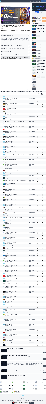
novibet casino (34, 400)
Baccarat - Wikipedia (8, 202)
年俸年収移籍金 (19, 400)
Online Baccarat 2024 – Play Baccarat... (11, 299)
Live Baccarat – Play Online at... (10, 309)
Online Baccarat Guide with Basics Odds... (11, 116)
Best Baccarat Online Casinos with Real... (11, 172)
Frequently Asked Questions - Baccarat (8, 89)
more (44, 352)
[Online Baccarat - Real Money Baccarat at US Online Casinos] (34, 38)
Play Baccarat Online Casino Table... (10, 255)
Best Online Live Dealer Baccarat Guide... (11, 151)
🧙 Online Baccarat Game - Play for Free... (11, 98)
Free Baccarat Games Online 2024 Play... (11, 113)
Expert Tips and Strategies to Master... (11, 280)
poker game (38, 1)
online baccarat (7, 104)
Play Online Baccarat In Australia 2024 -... (11, 214)
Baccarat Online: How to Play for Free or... (11, 194)
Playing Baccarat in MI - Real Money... (11, 131)
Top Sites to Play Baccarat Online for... (11, 108)
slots (30, 1)
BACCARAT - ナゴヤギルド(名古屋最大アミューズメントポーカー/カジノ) (15, 262)
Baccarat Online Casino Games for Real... (11, 257)
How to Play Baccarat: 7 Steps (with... (10, 212)
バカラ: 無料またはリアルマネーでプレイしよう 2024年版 (13, 217)
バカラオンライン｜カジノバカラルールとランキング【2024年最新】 (15, 126)
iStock (6, 304)
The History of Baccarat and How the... (11, 242)
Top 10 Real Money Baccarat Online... (11, 311)
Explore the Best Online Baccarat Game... (11, 250)
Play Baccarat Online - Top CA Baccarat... (11, 334)
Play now (43, 18)
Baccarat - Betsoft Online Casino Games (11, 240)
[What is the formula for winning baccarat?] (34, 79)
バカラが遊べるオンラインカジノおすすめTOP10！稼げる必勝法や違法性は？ (15, 181)
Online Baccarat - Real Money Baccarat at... (11, 111)
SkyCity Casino (7, 252)
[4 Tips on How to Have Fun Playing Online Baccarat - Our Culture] (34, 32)
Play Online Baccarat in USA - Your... (10, 118)
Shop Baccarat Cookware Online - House (14, 58)
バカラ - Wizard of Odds (9, 141)
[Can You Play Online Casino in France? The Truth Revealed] (34, 76)
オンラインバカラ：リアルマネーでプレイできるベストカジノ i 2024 (15, 265)
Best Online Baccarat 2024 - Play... (10, 146)
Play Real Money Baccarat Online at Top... (11, 219)
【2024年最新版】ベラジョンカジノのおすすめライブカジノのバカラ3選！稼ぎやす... (16, 283)
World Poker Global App (38, 17)
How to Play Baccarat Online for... (10, 189)
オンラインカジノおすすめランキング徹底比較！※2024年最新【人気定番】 (16, 161)
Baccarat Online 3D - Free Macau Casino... (11, 291)
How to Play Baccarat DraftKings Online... (11, 237)
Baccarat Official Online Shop (9, 209)
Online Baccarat (39, 61)
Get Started (7, 22)
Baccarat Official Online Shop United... (11, 329)
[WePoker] (13, 403)
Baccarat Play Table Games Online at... (11, 301)
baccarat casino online (8, 122)
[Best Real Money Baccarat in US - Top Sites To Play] (34, 35)
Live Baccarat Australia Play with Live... (11, 144)
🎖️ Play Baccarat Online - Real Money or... (11, 232)
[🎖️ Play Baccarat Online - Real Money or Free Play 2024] (34, 61)
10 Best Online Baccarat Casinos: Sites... (11, 123)
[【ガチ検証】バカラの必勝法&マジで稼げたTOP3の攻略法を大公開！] (34, 82)
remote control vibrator (42, 400)
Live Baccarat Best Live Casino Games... (11, 103)
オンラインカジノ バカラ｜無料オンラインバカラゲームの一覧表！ (14, 154)
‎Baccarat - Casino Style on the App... (10, 159)
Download (43, 1)
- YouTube (6, 128)
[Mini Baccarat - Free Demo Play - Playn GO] (34, 64)
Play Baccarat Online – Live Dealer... (10, 296)
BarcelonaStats (26, 400)
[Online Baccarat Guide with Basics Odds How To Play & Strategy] (34, 73)
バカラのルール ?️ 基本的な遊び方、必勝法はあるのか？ (13, 224)
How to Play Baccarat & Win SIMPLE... (11, 183)
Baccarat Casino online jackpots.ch (10, 245)
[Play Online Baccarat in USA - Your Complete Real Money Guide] (34, 26)
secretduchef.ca (7, 175)
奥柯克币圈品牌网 (11, 400)
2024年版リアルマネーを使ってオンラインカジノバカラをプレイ (14, 121)
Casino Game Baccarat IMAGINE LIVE (10, 156)
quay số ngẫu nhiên (5, 400)
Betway (6, 222)
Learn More (13, 22)
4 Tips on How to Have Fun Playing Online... (11, 247)
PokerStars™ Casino (8, 227)
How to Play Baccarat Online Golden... (11, 204)
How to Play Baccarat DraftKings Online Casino (22, 89)
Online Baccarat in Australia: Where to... (11, 177)
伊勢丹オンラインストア (8, 324)
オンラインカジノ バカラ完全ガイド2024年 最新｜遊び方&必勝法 (14, 207)
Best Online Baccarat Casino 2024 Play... (11, 270)
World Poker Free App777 (10, 12)
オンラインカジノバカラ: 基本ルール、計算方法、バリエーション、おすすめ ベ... (16, 167)
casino (34, 1)
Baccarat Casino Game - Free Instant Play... (11, 170)
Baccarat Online (38, 26)
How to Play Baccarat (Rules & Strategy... (11, 278)
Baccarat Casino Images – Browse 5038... (11, 344)
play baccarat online (8, 96)
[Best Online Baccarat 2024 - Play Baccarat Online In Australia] (34, 70)
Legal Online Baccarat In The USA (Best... (11, 337)
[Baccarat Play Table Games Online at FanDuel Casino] (34, 85)
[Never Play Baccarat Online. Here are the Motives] (34, 29)
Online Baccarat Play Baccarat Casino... (11, 106)
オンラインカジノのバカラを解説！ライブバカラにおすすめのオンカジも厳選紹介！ (16, 186)
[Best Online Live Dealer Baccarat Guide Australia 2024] (34, 67)
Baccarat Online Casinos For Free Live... (11, 136)
